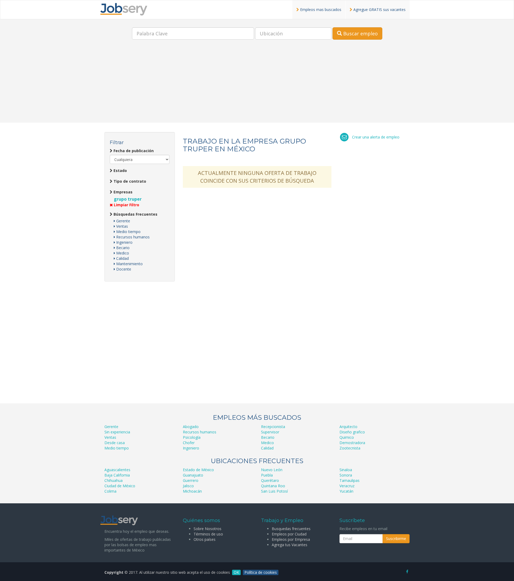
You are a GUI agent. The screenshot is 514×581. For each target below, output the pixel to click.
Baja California (117, 475)
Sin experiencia (117, 431)
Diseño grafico (352, 431)
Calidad (122, 258)
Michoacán (192, 491)
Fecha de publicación (133, 150)
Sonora (345, 475)
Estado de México (198, 469)
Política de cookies (260, 572)
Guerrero (190, 480)
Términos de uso (208, 534)
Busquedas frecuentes (291, 528)
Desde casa (114, 442)
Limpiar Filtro (126, 204)
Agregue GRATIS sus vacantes (379, 9)
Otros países (205, 539)
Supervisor (270, 431)
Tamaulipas (349, 480)
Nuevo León (271, 469)
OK (236, 572)
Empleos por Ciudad (289, 534)
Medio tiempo (128, 231)
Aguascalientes (117, 469)
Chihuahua (113, 480)
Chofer (189, 442)
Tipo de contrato (129, 181)
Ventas (121, 226)
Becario (122, 247)
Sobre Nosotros (207, 528)
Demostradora (352, 442)
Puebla (267, 475)
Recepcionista (273, 426)
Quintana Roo (273, 485)
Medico (122, 253)
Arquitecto (348, 426)
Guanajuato (193, 475)
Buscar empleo (360, 33)
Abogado (191, 426)
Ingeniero (124, 242)
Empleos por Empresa (291, 539)
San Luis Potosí (274, 491)
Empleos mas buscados (320, 9)
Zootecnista (349, 448)
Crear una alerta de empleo (375, 137)
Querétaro (270, 480)
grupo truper (128, 199)
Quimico (346, 437)
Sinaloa (345, 469)
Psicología (192, 437)
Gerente (122, 220)
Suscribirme (396, 538)
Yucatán (346, 491)
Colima (110, 491)
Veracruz (346, 485)
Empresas (122, 191)
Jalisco (188, 485)
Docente (123, 269)
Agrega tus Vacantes (289, 544)
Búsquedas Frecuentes (134, 214)
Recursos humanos (132, 236)
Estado (119, 170)
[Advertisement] (257, 85)
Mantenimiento (129, 263)
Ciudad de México (119, 485)
